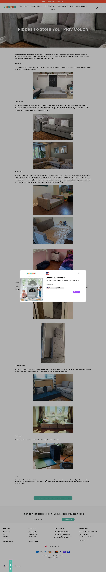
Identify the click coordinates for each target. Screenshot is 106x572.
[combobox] (53, 288)
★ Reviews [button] (11, 565)
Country (49, 284)
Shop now (76, 292)
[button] (79, 273)
